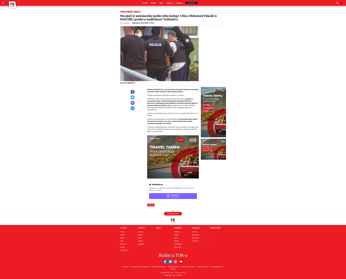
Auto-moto (177, 247)
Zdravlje (176, 232)
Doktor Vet (195, 238)
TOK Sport (195, 241)
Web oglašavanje (217, 267)
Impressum (125, 267)
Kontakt (173, 269)
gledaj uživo (191, 3)
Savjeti (176, 235)
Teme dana (123, 250)
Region (122, 238)
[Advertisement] (214, 53)
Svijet (121, 241)
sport (161, 3)
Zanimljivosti (178, 244)
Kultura (140, 235)
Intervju (122, 247)
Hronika (122, 235)
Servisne (140, 232)
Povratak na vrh (173, 214)
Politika (122, 232)
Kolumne (123, 244)
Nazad (152, 205)
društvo (153, 3)
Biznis (140, 238)
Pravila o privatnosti (188, 267)
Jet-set (176, 238)
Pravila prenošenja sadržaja (139, 267)
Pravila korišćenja (173, 267)
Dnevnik (194, 232)
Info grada (195, 235)
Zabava (176, 241)
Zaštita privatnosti (203, 267)
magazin (169, 3)
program (179, 3)
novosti (145, 3)
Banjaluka (141, 244)
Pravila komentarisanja (158, 267)
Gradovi (140, 241)
